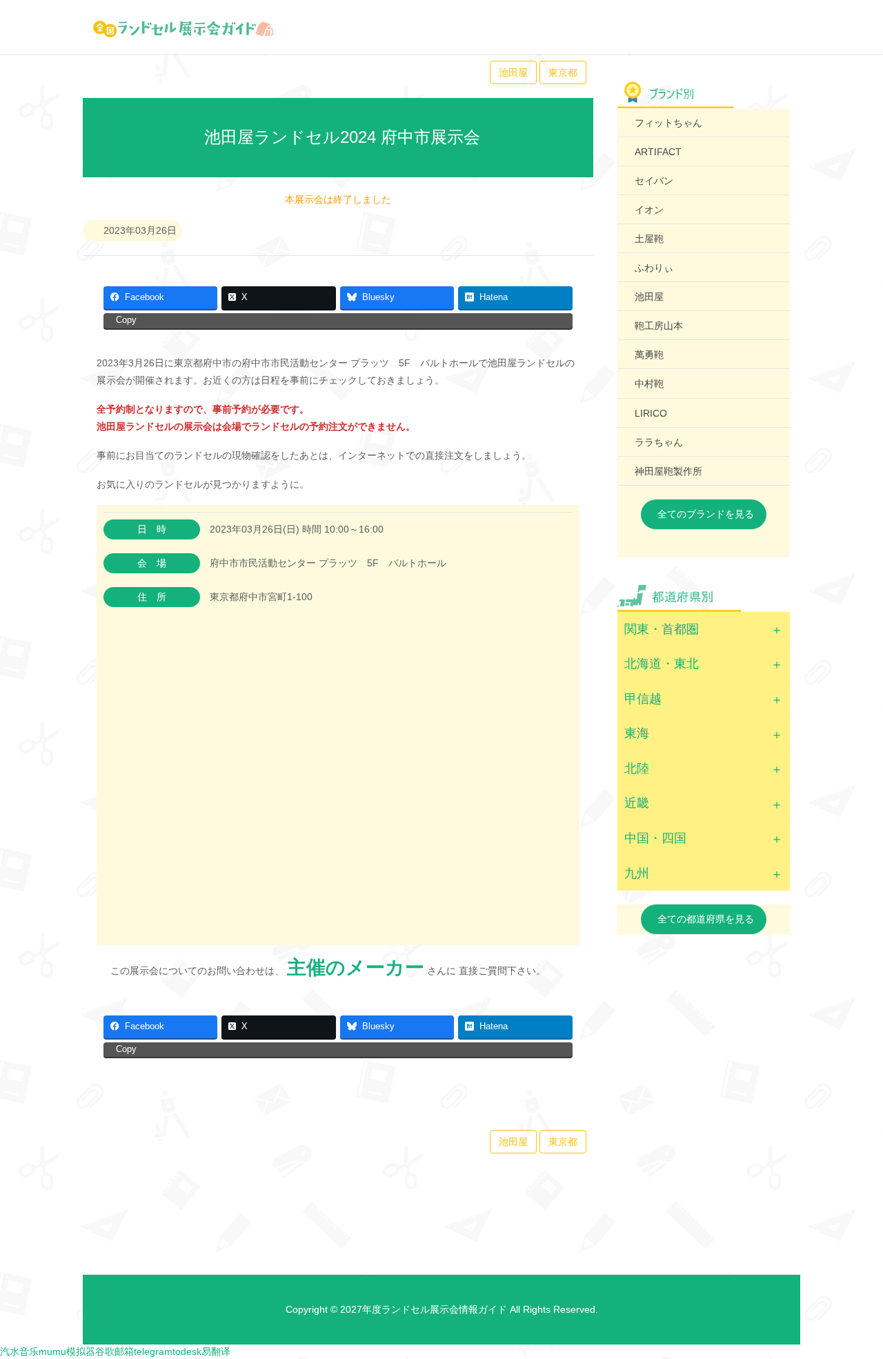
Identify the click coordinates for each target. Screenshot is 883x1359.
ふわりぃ (654, 267)
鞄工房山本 (659, 325)
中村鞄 (649, 383)
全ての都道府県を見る (705, 918)
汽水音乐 (19, 1351)
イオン (649, 209)
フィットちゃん (668, 122)
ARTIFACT (658, 151)
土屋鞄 (649, 238)
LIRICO (651, 413)
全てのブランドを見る (705, 513)
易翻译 (215, 1351)
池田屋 (513, 72)
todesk (186, 1351)
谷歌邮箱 (114, 1351)
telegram (153, 1351)
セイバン (654, 180)
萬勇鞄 (649, 354)
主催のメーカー (355, 967)
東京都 (562, 72)
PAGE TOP (850, 1305)
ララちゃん (659, 442)
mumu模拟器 (67, 1351)
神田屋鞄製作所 (668, 471)
